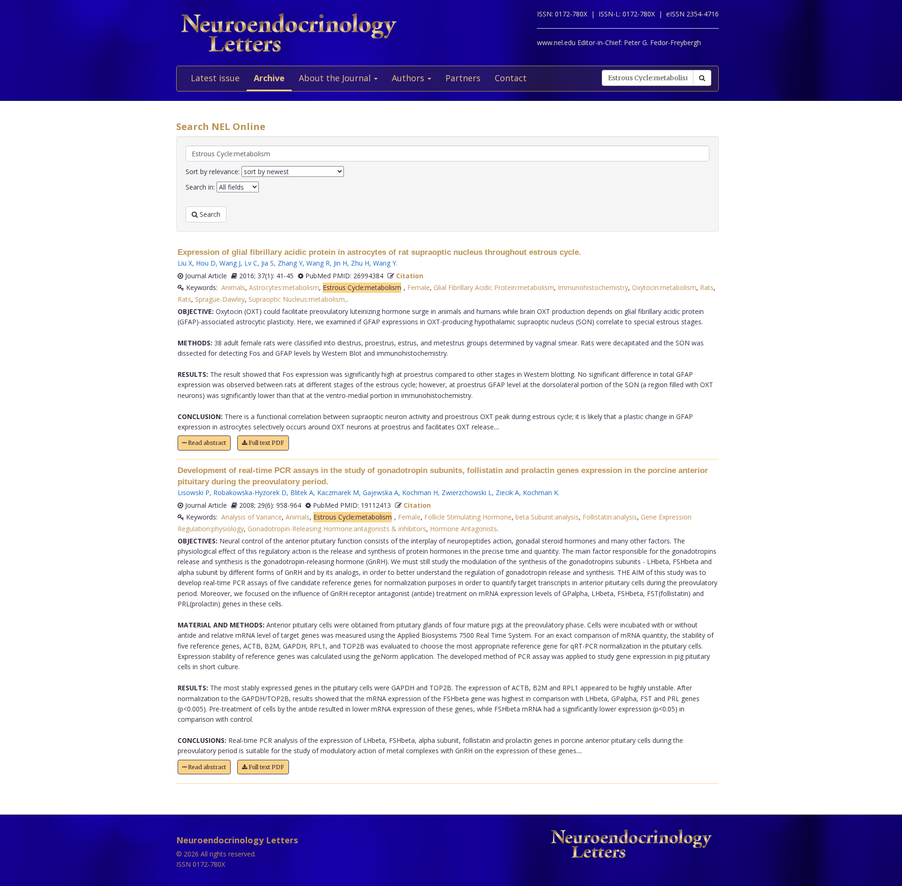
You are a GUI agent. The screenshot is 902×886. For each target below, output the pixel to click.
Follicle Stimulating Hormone (468, 516)
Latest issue (215, 78)
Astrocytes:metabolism (284, 287)
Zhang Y (290, 263)
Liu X (185, 263)
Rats (707, 287)
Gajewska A (380, 492)
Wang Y (384, 263)
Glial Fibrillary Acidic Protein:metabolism (494, 287)
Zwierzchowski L (467, 492)
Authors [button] (409, 78)
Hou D (206, 263)
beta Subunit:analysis (547, 516)
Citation (409, 275)
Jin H (340, 263)
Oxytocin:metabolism (664, 287)
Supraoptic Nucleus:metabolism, (298, 299)
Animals (233, 287)
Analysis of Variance (251, 516)
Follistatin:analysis (610, 516)
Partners (463, 78)
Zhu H (360, 263)
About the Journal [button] (336, 78)
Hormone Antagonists (463, 528)
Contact (511, 78)
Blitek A (301, 492)
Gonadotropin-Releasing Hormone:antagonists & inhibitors (337, 528)
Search (209, 214)
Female (418, 287)
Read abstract (206, 442)
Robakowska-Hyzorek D (250, 492)
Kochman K (540, 492)
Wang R (318, 263)
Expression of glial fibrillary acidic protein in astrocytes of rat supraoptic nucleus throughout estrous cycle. (379, 252)
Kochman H (420, 492)
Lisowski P (194, 492)
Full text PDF (265, 442)
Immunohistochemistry (593, 287)
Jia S (267, 263)
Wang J (230, 263)
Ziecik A (507, 492)
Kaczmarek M (338, 492)
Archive (269, 78)
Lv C (250, 263)
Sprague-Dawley (220, 299)
